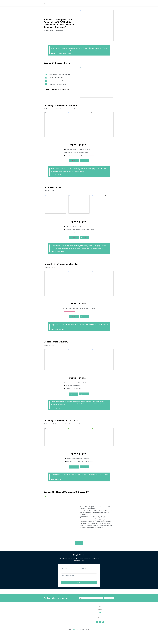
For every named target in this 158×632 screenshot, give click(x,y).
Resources (104, 3)
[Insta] (100, 622)
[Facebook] (97, 622)
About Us (91, 3)
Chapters (98, 3)
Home (85, 3)
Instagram (84, 160)
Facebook (74, 160)
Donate (111, 3)
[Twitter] (103, 622)
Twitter (74, 394)
